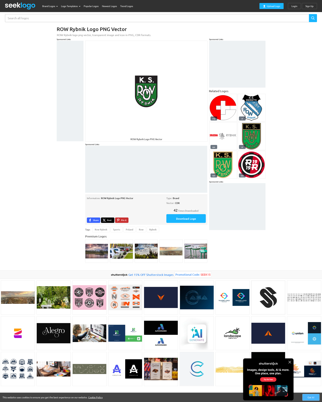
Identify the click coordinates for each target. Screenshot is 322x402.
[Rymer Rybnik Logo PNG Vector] (251, 165)
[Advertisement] (70, 91)
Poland (129, 229)
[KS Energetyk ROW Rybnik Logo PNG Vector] (251, 108)
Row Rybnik (101, 229)
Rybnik (153, 229)
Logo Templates (69, 6)
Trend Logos (126, 6)
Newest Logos (109, 6)
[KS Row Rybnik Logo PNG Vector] (251, 136)
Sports (116, 229)
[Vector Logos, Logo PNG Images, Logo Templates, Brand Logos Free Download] (20, 6)
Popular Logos (91, 6)
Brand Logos (49, 6)
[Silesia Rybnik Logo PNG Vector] (223, 136)
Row (141, 229)
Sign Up (309, 6)
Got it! (311, 397)
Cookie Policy (95, 397)
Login (294, 6)
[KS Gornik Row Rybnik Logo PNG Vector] (223, 165)
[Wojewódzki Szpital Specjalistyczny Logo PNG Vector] (223, 108)
